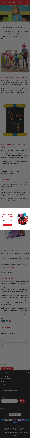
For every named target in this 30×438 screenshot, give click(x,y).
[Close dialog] (29, 209)
